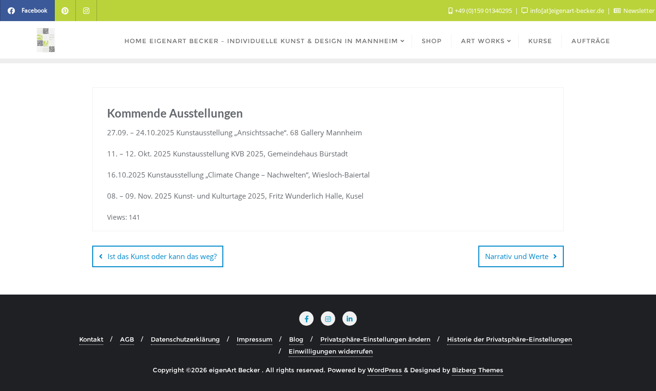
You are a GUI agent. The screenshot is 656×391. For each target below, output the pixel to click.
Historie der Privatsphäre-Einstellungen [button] (509, 339)
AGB (127, 339)
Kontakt (91, 339)
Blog (296, 339)
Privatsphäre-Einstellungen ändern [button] (375, 339)
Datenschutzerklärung (185, 339)
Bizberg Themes (477, 370)
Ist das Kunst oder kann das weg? (162, 256)
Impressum (254, 339)
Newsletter (638, 10)
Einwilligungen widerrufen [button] (331, 351)
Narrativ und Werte (516, 256)
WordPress (384, 370)
